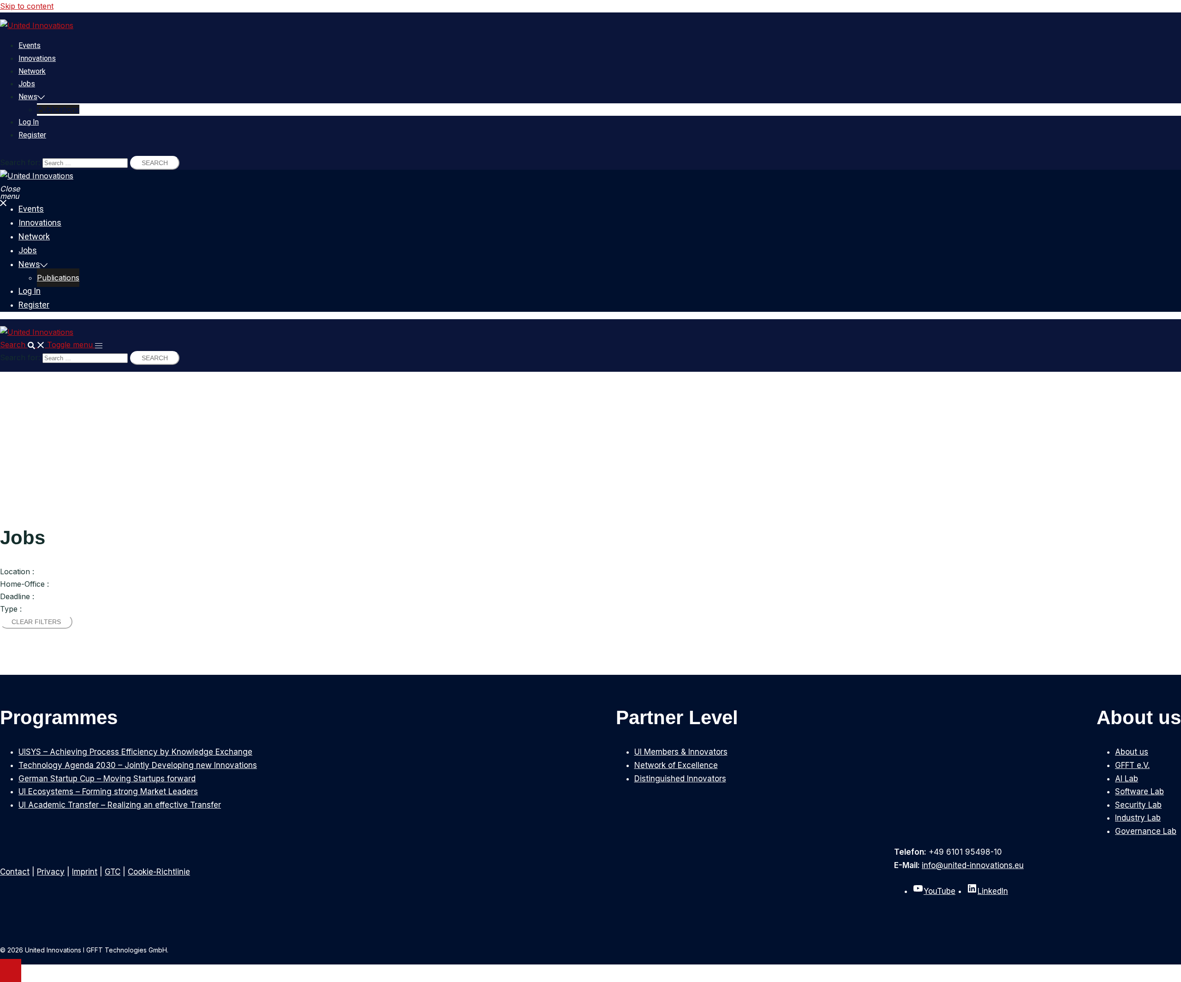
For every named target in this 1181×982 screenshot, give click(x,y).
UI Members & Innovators (681, 751)
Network (32, 71)
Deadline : (17, 596)
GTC (112, 871)
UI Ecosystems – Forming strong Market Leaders (108, 791)
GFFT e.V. (1132, 765)
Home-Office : (24, 584)
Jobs (26, 83)
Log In (28, 122)
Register (32, 135)
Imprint (84, 871)
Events (29, 45)
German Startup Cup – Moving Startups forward (107, 778)
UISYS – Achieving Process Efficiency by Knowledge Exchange (135, 751)
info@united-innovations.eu (973, 865)
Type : (11, 608)
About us (1131, 751)
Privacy (51, 871)
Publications (58, 109)
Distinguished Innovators (680, 778)
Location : (17, 571)
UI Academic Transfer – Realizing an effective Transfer (119, 804)
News (27, 96)
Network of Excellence (676, 765)
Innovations (37, 58)
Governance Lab (1145, 831)
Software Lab (1139, 791)
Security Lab (1138, 804)
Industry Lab (1138, 817)
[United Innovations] (36, 25)
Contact (15, 871)
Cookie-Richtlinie (159, 871)
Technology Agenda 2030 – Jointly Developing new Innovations (137, 765)
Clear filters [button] (36, 621)
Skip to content (27, 6)
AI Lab (1126, 778)
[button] (23, 344)
